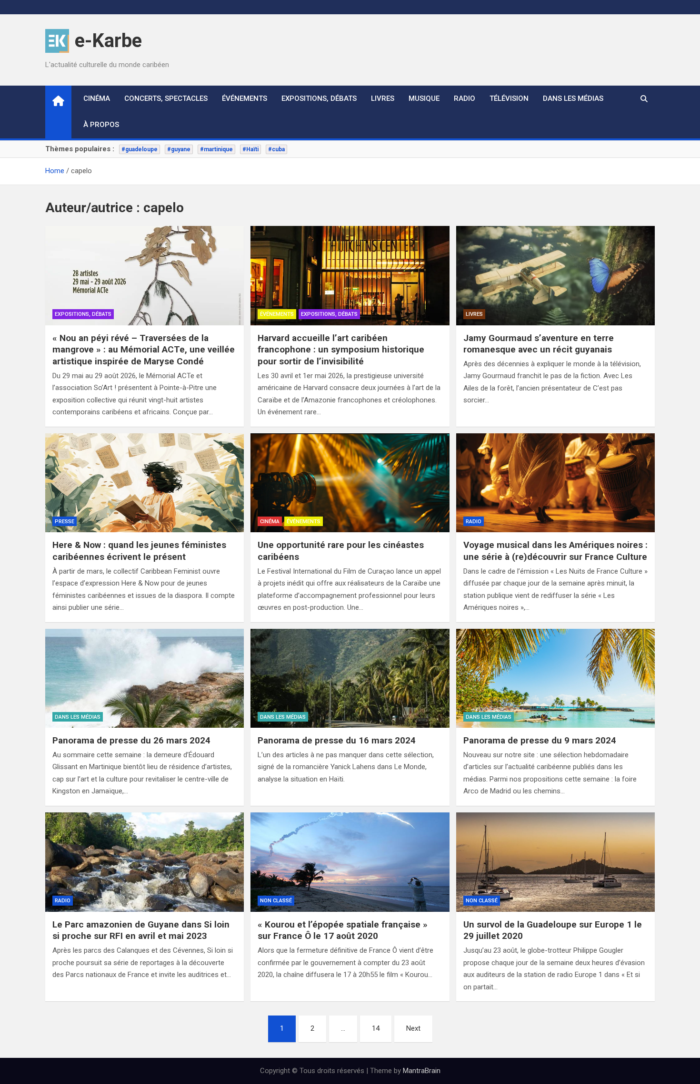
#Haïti (250, 149)
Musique (424, 98)
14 (376, 1028)
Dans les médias (573, 98)
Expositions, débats (319, 98)
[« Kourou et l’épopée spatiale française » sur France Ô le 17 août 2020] (349, 862)
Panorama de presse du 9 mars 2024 (539, 740)
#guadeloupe (139, 149)
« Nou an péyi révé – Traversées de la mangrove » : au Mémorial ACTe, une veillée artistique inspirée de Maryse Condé (143, 349)
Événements (244, 98)
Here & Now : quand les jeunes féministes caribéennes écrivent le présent (139, 550)
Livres (382, 98)
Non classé (276, 901)
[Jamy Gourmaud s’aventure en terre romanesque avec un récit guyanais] (555, 275)
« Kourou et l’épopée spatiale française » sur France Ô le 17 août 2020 (343, 930)
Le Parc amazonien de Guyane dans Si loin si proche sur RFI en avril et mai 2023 (141, 930)
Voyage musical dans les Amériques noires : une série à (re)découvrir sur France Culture (555, 550)
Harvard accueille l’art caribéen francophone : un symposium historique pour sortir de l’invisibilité (341, 349)
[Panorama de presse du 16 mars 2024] (349, 678)
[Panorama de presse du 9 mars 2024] (555, 678)
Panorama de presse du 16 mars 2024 (337, 740)
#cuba (276, 149)
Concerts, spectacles (166, 98)
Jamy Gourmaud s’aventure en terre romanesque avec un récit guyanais (538, 343)
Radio (464, 98)
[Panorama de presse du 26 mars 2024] (144, 678)
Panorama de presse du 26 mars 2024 (131, 740)
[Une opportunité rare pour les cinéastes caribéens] (349, 483)
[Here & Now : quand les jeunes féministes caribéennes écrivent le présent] (144, 483)
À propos (101, 124)
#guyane (178, 149)
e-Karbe (108, 40)
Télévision (509, 98)
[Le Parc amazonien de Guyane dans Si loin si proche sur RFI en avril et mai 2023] (144, 862)
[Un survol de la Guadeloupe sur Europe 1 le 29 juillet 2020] (555, 862)
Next (413, 1028)
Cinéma (96, 98)
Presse (64, 521)
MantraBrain (421, 1070)
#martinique (216, 149)
